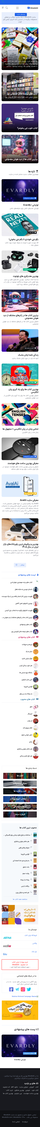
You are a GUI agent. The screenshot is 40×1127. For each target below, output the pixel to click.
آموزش (31, 1087)
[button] (6, 8)
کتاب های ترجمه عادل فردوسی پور (22, 94)
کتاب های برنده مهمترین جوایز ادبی (21, 582)
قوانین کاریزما (28, 687)
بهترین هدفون (19, 1090)
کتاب (36, 1087)
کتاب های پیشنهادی (26, 624)
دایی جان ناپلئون (27, 680)
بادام (30, 742)
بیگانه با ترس (25, 886)
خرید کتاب (9, 1090)
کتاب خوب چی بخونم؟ (27, 128)
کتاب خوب (35, 1090)
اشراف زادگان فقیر (24, 848)
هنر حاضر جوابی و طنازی (24, 749)
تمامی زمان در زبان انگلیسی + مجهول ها (20, 429)
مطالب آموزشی (29, 383)
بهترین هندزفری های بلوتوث (25, 276)
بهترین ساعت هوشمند (30, 1093)
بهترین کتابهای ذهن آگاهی (23, 603)
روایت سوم (26, 873)
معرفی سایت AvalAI (29, 500)
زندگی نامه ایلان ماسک (28, 355)
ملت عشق (26, 867)
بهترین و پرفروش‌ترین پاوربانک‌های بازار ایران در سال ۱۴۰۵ (20, 546)
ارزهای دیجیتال (20, 806)
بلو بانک (34, 952)
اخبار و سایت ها (29, 348)
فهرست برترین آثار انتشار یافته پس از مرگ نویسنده (17, 596)
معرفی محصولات (29, 198)
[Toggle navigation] (17, 8)
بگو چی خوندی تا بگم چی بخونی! (23, 239)
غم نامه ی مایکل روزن (22, 893)
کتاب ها (32, 233)
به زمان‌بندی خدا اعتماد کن (21, 861)
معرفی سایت (23, 1087)
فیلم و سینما (20, 814)
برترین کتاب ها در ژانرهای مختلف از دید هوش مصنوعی (20, 317)
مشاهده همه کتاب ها (20, 899)
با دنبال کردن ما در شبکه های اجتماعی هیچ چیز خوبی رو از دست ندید (20, 18)
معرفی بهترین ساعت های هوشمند (22, 463)
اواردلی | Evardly (30, 205)
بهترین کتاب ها (30, 58)
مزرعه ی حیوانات (27, 644)
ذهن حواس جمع (27, 735)
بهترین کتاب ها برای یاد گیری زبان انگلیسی (23, 391)
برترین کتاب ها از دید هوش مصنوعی (21, 159)
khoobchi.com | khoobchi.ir (11, 1117)
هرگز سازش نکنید (27, 659)
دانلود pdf (14, 1087)
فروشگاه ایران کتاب (31, 935)
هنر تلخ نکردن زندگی (26, 756)
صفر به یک (29, 652)
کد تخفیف (6, 1087)
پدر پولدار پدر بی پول (25, 694)
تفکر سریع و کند (27, 728)
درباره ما (25, 1122)
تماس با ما (16, 1122)
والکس (34, 943)
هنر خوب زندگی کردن (25, 666)
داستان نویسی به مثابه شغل (23, 589)
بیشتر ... (21, 565)
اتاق (31, 707)
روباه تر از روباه (24, 880)
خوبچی (27, 1090)
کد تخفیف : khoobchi (20, 964)
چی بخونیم (18, 1093)
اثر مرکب (29, 721)
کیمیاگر (30, 714)
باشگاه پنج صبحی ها (25, 673)
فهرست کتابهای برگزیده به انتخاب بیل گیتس (18, 610)
